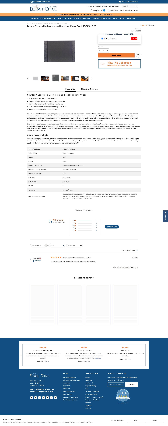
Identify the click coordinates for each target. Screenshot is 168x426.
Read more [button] (98, 358)
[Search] (130, 6)
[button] (21, 355)
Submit (132, 385)
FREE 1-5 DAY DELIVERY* (129, 2)
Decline (155, 420)
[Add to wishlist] (138, 55)
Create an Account (132, 10)
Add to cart (116, 55)
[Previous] (27, 78)
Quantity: (101, 47)
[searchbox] (37, 245)
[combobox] (128, 6)
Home (28, 23)
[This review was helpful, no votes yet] (132, 268)
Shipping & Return (89, 89)
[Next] (91, 78)
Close (137, 2)
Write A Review (112, 227)
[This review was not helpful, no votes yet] (135, 268)
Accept (136, 420)
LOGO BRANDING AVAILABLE (41, 2)
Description (70, 89)
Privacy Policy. (87, 422)
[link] (42, 318)
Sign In (122, 10)
